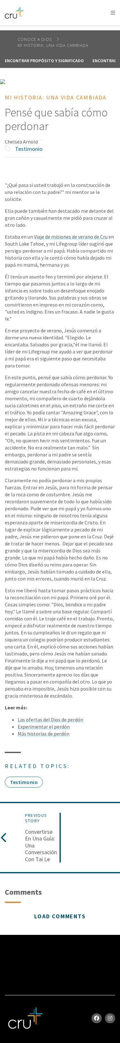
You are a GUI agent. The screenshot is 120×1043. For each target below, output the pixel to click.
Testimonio (29, 148)
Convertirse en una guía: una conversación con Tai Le (41, 845)
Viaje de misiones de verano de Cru (71, 236)
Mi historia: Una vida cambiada (53, 45)
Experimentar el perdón (44, 726)
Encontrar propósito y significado (44, 60)
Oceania (55, 29)
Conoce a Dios (35, 39)
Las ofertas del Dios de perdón (50, 719)
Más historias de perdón (43, 733)
